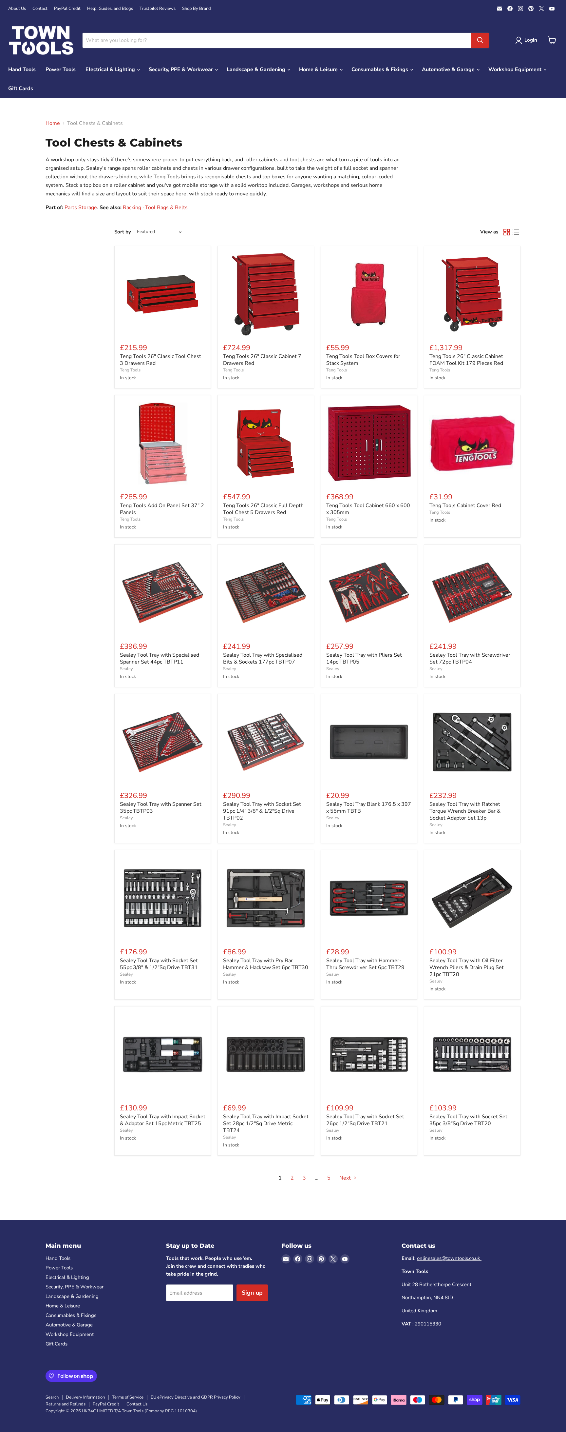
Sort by (122, 232)
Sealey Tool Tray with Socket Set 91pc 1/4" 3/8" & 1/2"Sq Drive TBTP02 (262, 811)
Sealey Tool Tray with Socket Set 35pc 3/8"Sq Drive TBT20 (468, 1120)
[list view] (515, 232)
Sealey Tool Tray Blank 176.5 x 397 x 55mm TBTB (368, 808)
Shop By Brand (196, 8)
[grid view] (506, 232)
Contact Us (136, 1404)
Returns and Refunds (65, 1404)
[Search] (480, 40)
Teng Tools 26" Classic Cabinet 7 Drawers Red (262, 360)
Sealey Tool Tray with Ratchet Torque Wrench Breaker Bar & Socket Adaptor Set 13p (464, 811)
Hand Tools (22, 69)
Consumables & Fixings (380, 69)
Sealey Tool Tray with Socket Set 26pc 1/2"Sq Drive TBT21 (365, 1120)
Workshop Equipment (515, 69)
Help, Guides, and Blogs (110, 8)
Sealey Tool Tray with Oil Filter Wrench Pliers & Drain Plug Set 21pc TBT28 (466, 967)
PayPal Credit (67, 8)
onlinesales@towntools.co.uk (449, 1258)
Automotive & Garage (449, 69)
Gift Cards (20, 88)
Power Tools (61, 69)
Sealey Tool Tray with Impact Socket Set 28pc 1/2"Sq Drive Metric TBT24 (266, 1123)
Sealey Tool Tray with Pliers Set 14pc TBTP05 (364, 658)
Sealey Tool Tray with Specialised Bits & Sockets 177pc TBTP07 (262, 658)
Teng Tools (130, 370)
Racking (132, 207)
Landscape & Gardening (257, 69)
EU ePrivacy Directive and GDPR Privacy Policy (195, 1397)
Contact (39, 8)
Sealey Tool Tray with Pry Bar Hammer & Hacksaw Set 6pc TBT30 (265, 964)
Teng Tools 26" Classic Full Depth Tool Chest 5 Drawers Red (263, 509)
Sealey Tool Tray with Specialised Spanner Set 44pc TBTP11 (159, 658)
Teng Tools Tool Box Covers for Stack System (363, 360)
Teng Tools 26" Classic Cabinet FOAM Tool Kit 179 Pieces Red (466, 360)
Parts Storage (81, 207)
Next (345, 1178)
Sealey (126, 669)
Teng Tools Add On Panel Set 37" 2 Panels (162, 509)
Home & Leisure (319, 69)
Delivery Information (85, 1397)
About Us (17, 8)
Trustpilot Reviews (158, 8)
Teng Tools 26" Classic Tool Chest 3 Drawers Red (160, 360)
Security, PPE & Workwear (181, 69)
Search (52, 1397)
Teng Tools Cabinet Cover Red (465, 505)
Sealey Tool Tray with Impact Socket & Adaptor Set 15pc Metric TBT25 (162, 1120)
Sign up (252, 1293)
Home (53, 123)
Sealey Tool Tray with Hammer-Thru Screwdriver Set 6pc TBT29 (365, 964)
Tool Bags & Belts (166, 207)
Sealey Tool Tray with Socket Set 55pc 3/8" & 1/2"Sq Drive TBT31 (159, 964)
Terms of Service (127, 1397)
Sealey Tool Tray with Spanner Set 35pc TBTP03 (160, 808)
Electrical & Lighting (110, 69)
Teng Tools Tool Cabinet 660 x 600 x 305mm (368, 509)
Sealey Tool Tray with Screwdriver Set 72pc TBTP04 (469, 658)
